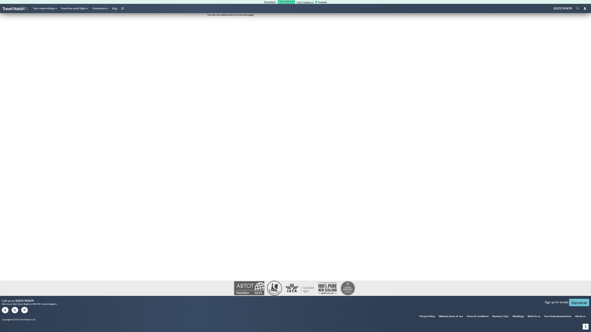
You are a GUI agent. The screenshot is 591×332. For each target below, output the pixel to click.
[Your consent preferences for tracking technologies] (586, 327)
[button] (44, 8)
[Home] (15, 8)
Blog (114, 8)
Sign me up (579, 302)
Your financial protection (557, 316)
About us (580, 316)
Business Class (500, 316)
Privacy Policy (427, 316)
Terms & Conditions (477, 316)
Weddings (518, 316)
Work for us (534, 316)
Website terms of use (451, 316)
